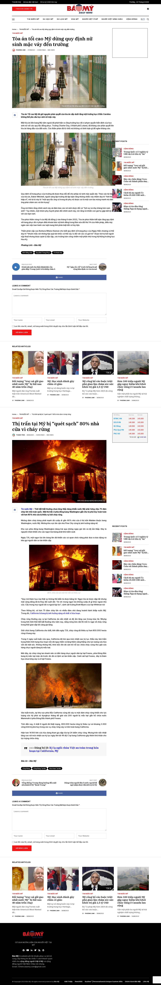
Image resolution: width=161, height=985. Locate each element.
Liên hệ (146, 981)
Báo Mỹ (56, 981)
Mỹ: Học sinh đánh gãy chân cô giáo (60, 383)
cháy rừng (26, 768)
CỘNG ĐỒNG (129, 149)
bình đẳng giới (27, 252)
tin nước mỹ (58, 252)
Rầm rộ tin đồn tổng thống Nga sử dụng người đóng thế (136, 208)
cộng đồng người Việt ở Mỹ (31, 961)
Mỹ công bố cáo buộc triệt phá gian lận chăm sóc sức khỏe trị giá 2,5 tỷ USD (98, 384)
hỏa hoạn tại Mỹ (55, 768)
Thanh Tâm (20, 435)
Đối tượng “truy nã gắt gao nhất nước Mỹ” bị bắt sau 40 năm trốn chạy (135, 167)
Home (14, 29)
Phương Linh (21, 50)
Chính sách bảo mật (133, 981)
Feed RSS (78, 981)
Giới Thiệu (68, 981)
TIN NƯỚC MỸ (24, 29)
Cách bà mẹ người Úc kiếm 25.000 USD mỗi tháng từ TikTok (134, 195)
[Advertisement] (130, 100)
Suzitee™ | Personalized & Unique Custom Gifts (104, 981)
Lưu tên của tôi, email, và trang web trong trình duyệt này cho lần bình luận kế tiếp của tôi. (51, 326)
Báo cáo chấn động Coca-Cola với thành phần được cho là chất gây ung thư (136, 181)
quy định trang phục (43, 252)
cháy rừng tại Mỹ (39, 768)
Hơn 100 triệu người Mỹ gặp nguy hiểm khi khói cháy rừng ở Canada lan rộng (131, 385)
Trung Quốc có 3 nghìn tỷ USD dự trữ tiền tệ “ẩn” (136, 153)
